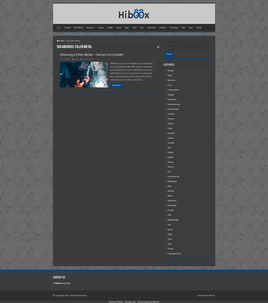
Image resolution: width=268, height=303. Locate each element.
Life (169, 172)
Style (127, 27)
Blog (170, 75)
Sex (169, 224)
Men (170, 186)
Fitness (171, 123)
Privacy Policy (116, 302)
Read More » (117, 85)
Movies (171, 191)
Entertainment (174, 104)
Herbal (171, 157)
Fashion (162, 27)
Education (151, 27)
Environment (173, 109)
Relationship (173, 220)
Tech (134, 27)
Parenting (174, 27)
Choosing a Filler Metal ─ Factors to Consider (92, 55)
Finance (171, 119)
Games (101, 27)
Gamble (171, 133)
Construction (173, 90)
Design (171, 94)
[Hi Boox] (134, 13)
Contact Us (130, 302)
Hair (169, 147)
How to (171, 167)
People (68, 27)
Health (110, 27)
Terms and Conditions (148, 302)
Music (170, 196)
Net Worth (78, 27)
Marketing (172, 181)
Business (90, 27)
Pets (183, 27)
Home (59, 27)
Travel (198, 27)
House (170, 162)
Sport (118, 27)
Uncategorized (174, 253)
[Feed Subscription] (158, 47)
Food (170, 128)
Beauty (171, 70)
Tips (191, 27)
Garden (171, 143)
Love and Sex (173, 176)
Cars (142, 27)
